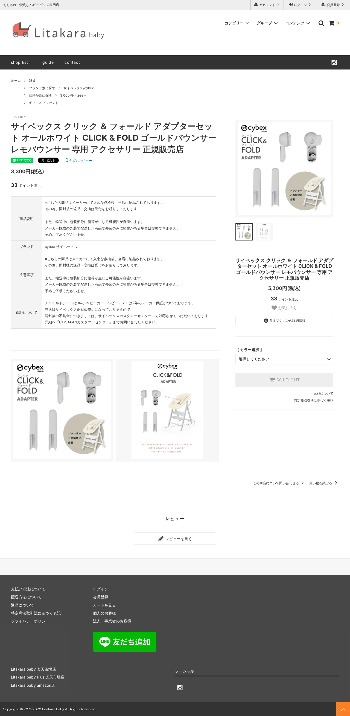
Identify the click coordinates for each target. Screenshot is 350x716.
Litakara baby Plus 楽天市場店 (38, 677)
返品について (323, 393)
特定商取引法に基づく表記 (313, 400)
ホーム (16, 81)
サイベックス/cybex (78, 88)
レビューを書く (178, 538)
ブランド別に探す (42, 88)
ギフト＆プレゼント (44, 103)
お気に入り (287, 308)
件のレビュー (78, 160)
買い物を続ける (321, 483)
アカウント (267, 5)
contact (72, 62)
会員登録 (333, 5)
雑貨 (32, 81)
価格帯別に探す (40, 95)
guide (50, 62)
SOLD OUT (287, 380)
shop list (19, 62)
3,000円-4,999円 (73, 95)
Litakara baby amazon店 (33, 685)
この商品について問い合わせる (276, 483)
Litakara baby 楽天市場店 (33, 669)
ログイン (300, 5)
